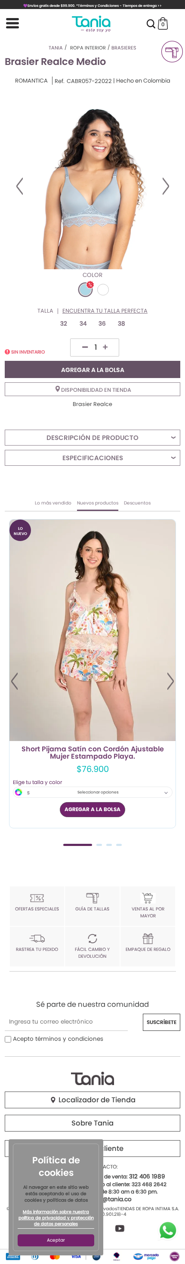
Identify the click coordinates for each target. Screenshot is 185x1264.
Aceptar (56, 1240)
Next (166, 186)
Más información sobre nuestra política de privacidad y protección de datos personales (56, 1218)
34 (83, 324)
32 (63, 324)
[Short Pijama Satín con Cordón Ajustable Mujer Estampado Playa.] (92, 630)
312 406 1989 (147, 1176)
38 (121, 324)
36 (102, 324)
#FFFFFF (103, 289)
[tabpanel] (92, 673)
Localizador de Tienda (96, 1100)
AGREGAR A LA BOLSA (92, 370)
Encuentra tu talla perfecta (105, 311)
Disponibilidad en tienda (95, 390)
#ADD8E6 (85, 289)
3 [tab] (109, 845)
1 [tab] (77, 845)
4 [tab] (119, 845)
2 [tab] (99, 845)
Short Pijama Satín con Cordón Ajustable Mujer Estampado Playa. (93, 753)
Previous (19, 186)
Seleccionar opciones (98, 792)
